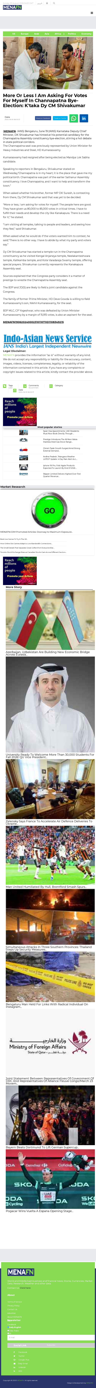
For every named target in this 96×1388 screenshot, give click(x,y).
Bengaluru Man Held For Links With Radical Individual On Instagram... (47, 1006)
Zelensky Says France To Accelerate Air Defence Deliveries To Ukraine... (49, 822)
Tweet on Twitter (60, 118)
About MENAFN (14, 1317)
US (10, 34)
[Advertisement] (48, 22)
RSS (20, 1371)
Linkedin (22, 1367)
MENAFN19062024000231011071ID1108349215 (33, 322)
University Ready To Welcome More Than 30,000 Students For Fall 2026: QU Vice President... (50, 756)
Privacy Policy (13, 1306)
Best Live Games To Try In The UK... (14, 539)
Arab (36, 34)
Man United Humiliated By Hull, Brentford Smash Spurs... (46, 887)
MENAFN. (20, 1380)
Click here (25, 1288)
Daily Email (23, 1363)
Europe (24, 34)
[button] (47, 3)
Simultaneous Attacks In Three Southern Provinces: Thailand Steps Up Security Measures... (49, 948)
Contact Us (12, 1309)
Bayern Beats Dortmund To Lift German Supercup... (42, 1147)
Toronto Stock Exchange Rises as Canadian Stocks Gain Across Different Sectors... (33, 552)
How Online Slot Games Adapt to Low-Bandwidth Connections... (26, 543)
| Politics (71, 34)
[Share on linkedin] (84, 118)
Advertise (11, 1313)
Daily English (15, 1327)
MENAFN (10, 131)
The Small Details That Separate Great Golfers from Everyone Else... (27, 548)
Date (7, 117)
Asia (47, 34)
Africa (58, 34)
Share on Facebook (43, 118)
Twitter (21, 1356)
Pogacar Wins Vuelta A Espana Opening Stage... (39, 1211)
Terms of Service (14, 1302)
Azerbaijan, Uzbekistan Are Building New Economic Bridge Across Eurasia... (48, 653)
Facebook (22, 1352)
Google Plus (23, 1360)
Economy (86, 34)
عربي (39, 3)
